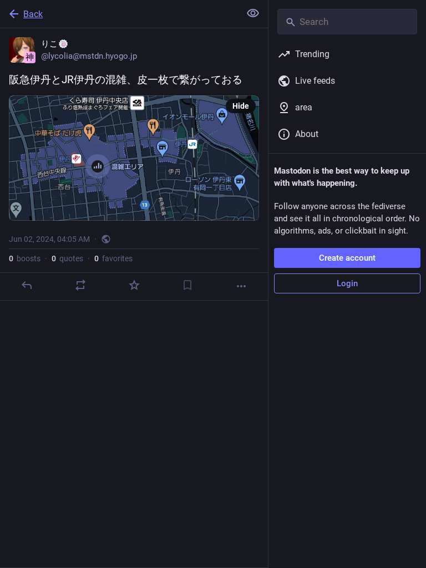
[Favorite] (134, 285)
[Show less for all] (253, 13)
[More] (241, 286)
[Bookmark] (187, 285)
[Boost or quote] (80, 285)
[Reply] (26, 285)
